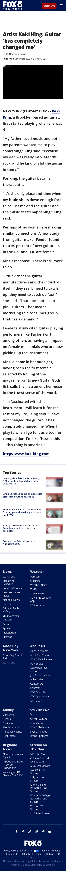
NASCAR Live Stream (37, 771)
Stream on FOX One (38, 747)
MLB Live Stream (40, 765)
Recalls (7, 719)
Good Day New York (10, 648)
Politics (7, 604)
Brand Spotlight (39, 735)
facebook (16, 832)
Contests (35, 688)
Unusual (7, 620)
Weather (37, 571)
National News (11, 599)
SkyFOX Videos (38, 731)
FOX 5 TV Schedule (41, 659)
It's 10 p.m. (36, 700)
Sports (6, 628)
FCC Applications (39, 696)
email (50, 832)
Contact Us (36, 683)
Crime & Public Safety (11, 610)
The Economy (11, 727)
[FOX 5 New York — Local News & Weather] (13, 5)
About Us (37, 646)
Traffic (34, 589)
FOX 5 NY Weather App (41, 599)
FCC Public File (38, 692)
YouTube (36, 832)
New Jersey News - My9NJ (13, 755)
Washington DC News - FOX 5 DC (13, 773)
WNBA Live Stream (36, 807)
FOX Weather (37, 605)
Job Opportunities (40, 675)
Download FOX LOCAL (39, 669)
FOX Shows (36, 663)
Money (8, 710)
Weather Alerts (38, 585)
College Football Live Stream (39, 760)
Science (7, 624)
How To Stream (39, 651)
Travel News (37, 593)
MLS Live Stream (40, 813)
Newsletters (10, 632)
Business (8, 723)
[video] (54, 482)
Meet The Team (39, 655)
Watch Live (49, 6)
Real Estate (9, 735)
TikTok (30, 832)
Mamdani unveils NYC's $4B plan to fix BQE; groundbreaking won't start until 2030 (23, 512)
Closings (35, 580)
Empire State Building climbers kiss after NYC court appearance (22, 495)
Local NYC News (12, 588)
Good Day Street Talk (12, 656)
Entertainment (11, 615)
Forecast (35, 576)
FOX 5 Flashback (39, 727)
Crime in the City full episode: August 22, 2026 (19, 542)
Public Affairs (37, 679)
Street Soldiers (38, 719)
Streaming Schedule (8, 582)
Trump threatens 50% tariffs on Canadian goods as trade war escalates (20, 528)
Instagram (23, 832)
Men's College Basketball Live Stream (38, 788)
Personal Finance (12, 731)
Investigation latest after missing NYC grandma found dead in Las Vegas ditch (21, 481)
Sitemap (7, 636)
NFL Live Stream (39, 754)
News (23, 53)
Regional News (10, 747)
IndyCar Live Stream (37, 779)
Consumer (9, 714)
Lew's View (36, 723)
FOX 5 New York (11, 53)
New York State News (12, 594)
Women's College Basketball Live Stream (40, 798)
